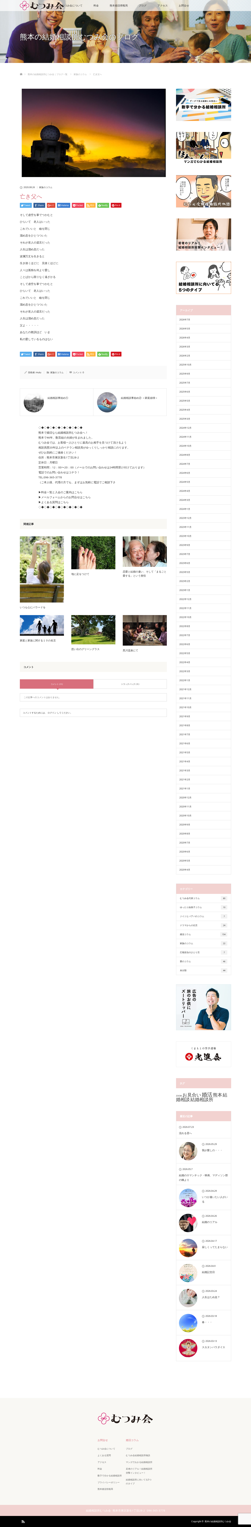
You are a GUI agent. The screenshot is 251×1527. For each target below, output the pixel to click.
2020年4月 (184, 869)
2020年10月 (185, 815)
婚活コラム (202, 934)
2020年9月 (184, 824)
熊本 (217, 1095)
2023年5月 (184, 572)
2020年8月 (184, 833)
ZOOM (179, 1096)
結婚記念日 (208, 1272)
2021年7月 (184, 734)
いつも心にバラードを (33, 607)
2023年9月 (184, 545)
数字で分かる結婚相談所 (110, 1475)
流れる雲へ (185, 1133)
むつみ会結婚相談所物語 (138, 1455)
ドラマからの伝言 (202, 925)
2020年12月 (185, 797)
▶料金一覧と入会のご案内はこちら (60, 492)
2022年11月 (185, 608)
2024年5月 (184, 481)
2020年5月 (184, 860)
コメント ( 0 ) (57, 684)
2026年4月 (184, 337)
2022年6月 (184, 644)
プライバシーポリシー (109, 1482)
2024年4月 (184, 490)
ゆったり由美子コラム (202, 907)
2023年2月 (184, 581)
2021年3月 (184, 770)
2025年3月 (184, 418)
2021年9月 (184, 716)
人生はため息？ (211, 1297)
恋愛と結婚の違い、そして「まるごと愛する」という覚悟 (144, 573)
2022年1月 (184, 680)
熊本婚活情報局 (119, 5)
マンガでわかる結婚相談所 (139, 1462)
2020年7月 (184, 842)
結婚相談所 (201, 1099)
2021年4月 (184, 761)
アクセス (162, 5)
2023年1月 (184, 590)
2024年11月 (185, 436)
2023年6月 (184, 563)
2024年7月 (184, 463)
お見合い (191, 1095)
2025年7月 (184, 382)
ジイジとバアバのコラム (202, 916)
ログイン (52, 712)
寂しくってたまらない (215, 1247)
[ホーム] (21, 69)
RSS (22, 1521)
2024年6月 (184, 472)
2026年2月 (184, 355)
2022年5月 (184, 653)
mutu (38, 372)
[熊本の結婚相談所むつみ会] (125, 1421)
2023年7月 (184, 554)
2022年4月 (184, 662)
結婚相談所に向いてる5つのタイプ (138, 1481)
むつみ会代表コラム (202, 898)
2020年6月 (184, 851)
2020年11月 (185, 806)
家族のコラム (45, 187)
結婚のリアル (209, 1222)
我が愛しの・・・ (212, 1150)
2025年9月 (184, 373)
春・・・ (207, 1322)
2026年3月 (184, 346)
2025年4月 (184, 409)
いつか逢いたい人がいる (215, 1199)
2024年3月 (184, 500)
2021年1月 (184, 788)
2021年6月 (184, 743)
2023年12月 (185, 518)
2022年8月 (184, 626)
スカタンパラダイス (213, 1347)
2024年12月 (185, 427)
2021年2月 (184, 779)
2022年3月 (184, 671)
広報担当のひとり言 (202, 952)
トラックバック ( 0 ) (130, 684)
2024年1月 (184, 509)
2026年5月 (184, 328)
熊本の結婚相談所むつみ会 (218, 1521)
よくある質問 (104, 1455)
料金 (96, 5)
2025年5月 (184, 400)
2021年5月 (184, 752)
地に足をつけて (80, 574)
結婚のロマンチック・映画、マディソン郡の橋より (203, 1177)
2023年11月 (185, 527)
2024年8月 (184, 454)
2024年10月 (185, 445)
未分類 (202, 970)
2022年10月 (185, 617)
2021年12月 (185, 689)
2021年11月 (185, 698)
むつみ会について (72, 5)
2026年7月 (184, 319)
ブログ (142, 5)
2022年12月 (185, 599)
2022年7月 (184, 635)
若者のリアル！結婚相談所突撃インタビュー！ (139, 1470)
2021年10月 (185, 707)
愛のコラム (202, 961)
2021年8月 (184, 725)
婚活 (207, 1094)
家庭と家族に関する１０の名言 (38, 640)
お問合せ (184, 5)
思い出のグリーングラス (85, 649)
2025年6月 (184, 391)
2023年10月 (185, 536)
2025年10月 (185, 364)
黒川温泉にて (130, 650)
